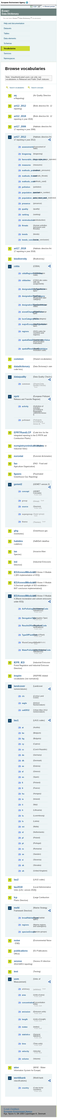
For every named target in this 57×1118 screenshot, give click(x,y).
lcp (15, 897)
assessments (27, 147)
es (23, 777)
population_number (27, 192)
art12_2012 (20, 106)
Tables (6, 33)
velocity (25, 1051)
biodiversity (20, 259)
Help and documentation (14, 23)
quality (25, 209)
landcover (19, 686)
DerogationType (27, 618)
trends (25, 234)
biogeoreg (26, 154)
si (23, 860)
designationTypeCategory (27, 296)
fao (15, 463)
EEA (15, 2)
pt (23, 843)
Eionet (15, 18)
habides (18, 541)
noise (17, 940)
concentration (27, 1002)
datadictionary (22, 366)
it (22, 805)
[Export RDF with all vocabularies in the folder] (49, 140)
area (24, 995)
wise (16, 1067)
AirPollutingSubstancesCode (27, 609)
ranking (25, 215)
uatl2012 (25, 710)
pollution (26, 187)
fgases (17, 474)
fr (22, 788)
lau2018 (18, 887)
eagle (24, 703)
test (16, 971)
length (25, 1019)
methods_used (27, 181)
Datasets (7, 28)
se (23, 854)
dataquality (20, 377)
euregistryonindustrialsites (23, 446)
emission (26, 1012)
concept (25, 491)
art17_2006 (20, 126)
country (25, 1088)
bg (23, 739)
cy (23, 744)
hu (23, 794)
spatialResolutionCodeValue (27, 349)
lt (22, 810)
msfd (16, 908)
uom (16, 979)
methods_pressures (27, 170)
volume (25, 1059)
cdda (16, 266)
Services (7, 53)
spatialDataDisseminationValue (27, 340)
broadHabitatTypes (27, 918)
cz (23, 749)
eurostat (18, 456)
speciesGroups (27, 932)
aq (15, 95)
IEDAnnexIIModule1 (23, 572)
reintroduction (27, 220)
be (23, 733)
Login (35, 6)
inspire (17, 676)
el (23, 771)
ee (23, 766)
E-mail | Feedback (11, 1109)
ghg (16, 531)
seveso (18, 961)
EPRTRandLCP (22, 432)
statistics (26, 1034)
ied (15, 562)
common (19, 359)
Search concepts (37, 88)
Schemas (8, 43)
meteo (24, 1027)
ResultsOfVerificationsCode (27, 625)
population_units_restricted (27, 198)
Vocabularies (9, 48)
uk (23, 871)
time (24, 1044)
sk (23, 865)
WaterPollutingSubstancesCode (27, 650)
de (23, 755)
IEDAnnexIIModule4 (23, 596)
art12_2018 (20, 116)
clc (23, 696)
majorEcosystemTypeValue (27, 324)
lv (23, 821)
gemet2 (18, 484)
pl (23, 838)
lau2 (16, 879)
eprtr (16, 396)
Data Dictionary (24, 18)
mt (23, 827)
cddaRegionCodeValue (27, 273)
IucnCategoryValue (27, 319)
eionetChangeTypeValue (27, 312)
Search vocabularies (17, 88)
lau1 (16, 720)
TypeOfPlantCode (27, 635)
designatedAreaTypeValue (27, 289)
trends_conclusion (27, 240)
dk (23, 761)
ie (23, 799)
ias (15, 551)
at (23, 727)
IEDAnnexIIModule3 (23, 582)
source (25, 506)
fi (22, 783)
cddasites (26, 280)
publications (21, 951)
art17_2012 (20, 137)
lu (23, 816)
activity (25, 406)
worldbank (20, 1078)
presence (26, 203)
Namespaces (9, 58)
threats (25, 225)
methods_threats (27, 176)
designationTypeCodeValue (27, 305)
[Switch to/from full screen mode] (39, 6)
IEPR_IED (19, 662)
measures (26, 165)
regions (25, 331)
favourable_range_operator (27, 159)
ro (23, 849)
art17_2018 (20, 248)
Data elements (10, 38)
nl (23, 832)
